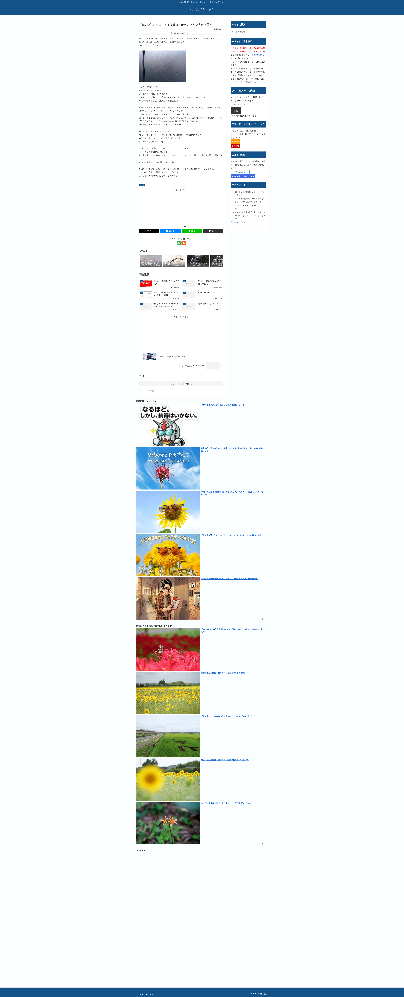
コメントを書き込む (181, 383)
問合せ (243, 222)
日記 (142, 185)
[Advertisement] (181, 206)
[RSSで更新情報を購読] (183, 243)
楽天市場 (235, 146)
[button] (213, 231)
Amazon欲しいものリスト (243, 176)
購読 (236, 110)
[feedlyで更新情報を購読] (179, 243)
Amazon (235, 141)
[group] (150, 261)
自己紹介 (234, 222)
